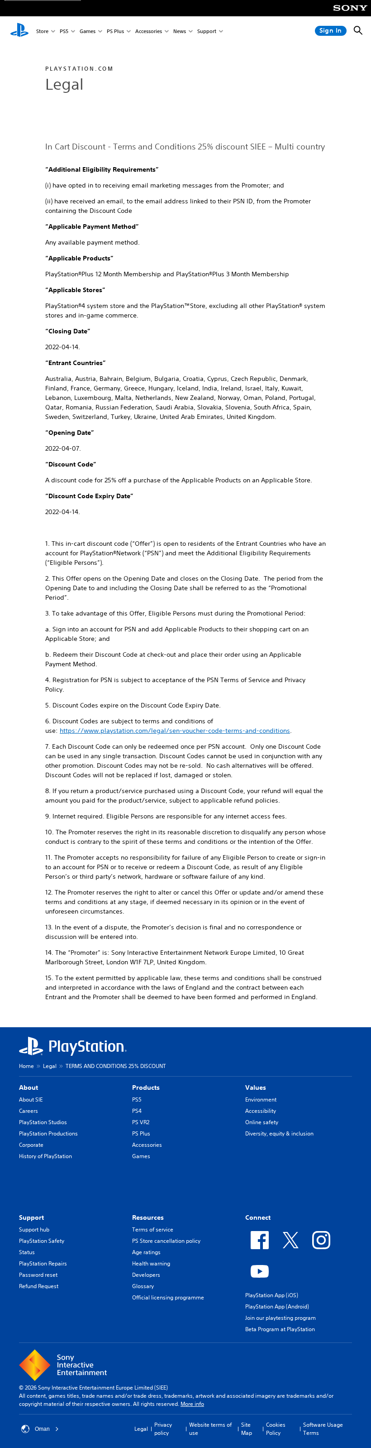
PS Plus (115, 31)
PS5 (64, 31)
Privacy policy (163, 1429)
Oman (42, 1429)
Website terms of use (210, 1429)
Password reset (38, 1275)
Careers (28, 1111)
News (179, 31)
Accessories (148, 31)
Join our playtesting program (280, 1318)
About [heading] (28, 1087)
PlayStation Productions (48, 1133)
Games (87, 31)
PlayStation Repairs (43, 1263)
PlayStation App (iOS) (271, 1295)
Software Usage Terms (323, 1429)
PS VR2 (140, 1122)
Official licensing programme (168, 1297)
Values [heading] (255, 1087)
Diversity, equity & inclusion (279, 1133)
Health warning (151, 1263)
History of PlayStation (45, 1156)
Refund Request (38, 1286)
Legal (50, 1066)
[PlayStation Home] (19, 31)
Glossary (143, 1286)
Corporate (31, 1145)
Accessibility (260, 1111)
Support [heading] (31, 1217)
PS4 (137, 1111)
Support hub (34, 1229)
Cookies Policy (275, 1429)
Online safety (261, 1122)
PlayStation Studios (43, 1122)
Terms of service (152, 1229)
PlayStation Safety (41, 1241)
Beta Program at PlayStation (280, 1329)
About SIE (31, 1099)
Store (42, 31)
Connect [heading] (258, 1217)
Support (206, 31)
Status (27, 1252)
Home (26, 1066)
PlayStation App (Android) (277, 1306)
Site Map (246, 1429)
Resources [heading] (148, 1217)
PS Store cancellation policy (166, 1241)
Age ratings (146, 1252)
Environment (260, 1099)
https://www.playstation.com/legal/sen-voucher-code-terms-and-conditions (175, 730)
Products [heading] (146, 1087)
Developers (146, 1275)
